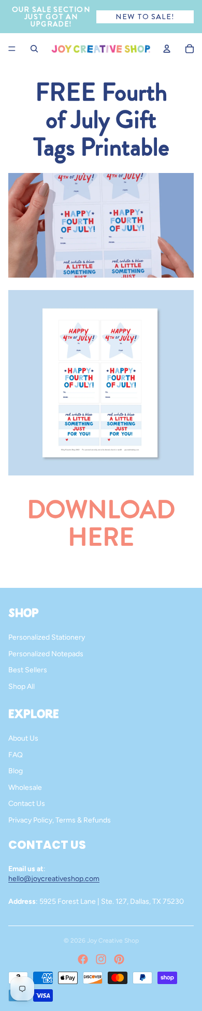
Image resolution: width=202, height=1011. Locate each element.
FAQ (15, 754)
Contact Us (26, 803)
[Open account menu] (166, 48)
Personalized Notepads (45, 653)
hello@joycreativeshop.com (53, 878)
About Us (23, 738)
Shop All (21, 686)
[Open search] (34, 48)
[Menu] (12, 49)
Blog (15, 771)
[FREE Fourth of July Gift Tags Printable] (101, 382)
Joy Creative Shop (113, 940)
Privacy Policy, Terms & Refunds (59, 820)
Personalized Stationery (46, 637)
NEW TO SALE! (145, 16)
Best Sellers (27, 670)
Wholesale (25, 787)
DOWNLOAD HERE (101, 523)
